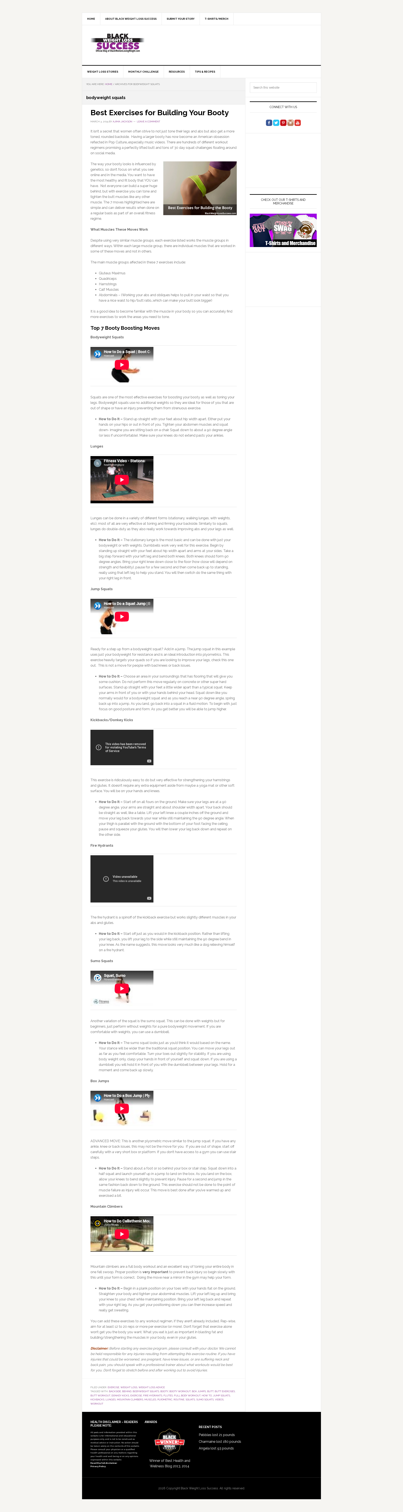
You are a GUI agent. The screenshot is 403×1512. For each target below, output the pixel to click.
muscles (150, 1399)
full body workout (187, 1395)
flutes (168, 1395)
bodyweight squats (146, 1391)
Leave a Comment (148, 121)
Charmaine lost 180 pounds (220, 1442)
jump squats (221, 1395)
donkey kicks (120, 1395)
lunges (111, 1399)
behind (126, 1391)
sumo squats (205, 1399)
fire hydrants (152, 1395)
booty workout (180, 1391)
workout (96, 1403)
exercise (136, 1395)
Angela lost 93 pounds (216, 1448)
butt (210, 1391)
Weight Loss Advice (152, 1387)
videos (219, 1399)
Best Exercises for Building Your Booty (159, 112)
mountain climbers (130, 1399)
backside (115, 1391)
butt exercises (225, 1391)
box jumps (199, 1391)
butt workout (100, 1395)
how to (207, 1395)
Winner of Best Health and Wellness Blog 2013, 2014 (169, 1463)
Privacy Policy (98, 1466)
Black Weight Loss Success (117, 43)
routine (179, 1399)
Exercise (113, 1387)
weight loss (128, 1387)
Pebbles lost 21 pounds (217, 1435)
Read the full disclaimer (103, 1463)
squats (190, 1399)
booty (164, 1391)
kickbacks (97, 1399)
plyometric (164, 1399)
